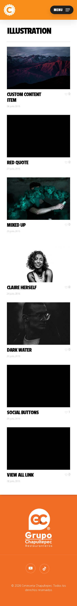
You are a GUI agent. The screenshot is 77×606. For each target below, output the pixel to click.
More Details (39, 65)
